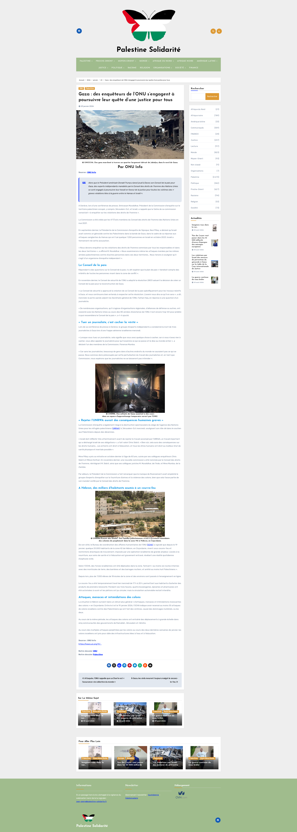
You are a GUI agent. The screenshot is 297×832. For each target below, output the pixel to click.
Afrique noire (197, 115)
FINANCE (193, 68)
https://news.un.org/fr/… (90, 644)
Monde (194, 152)
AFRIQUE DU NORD (163, 61)
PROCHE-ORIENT (104, 61)
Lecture (194, 146)
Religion (194, 202)
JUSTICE (103, 68)
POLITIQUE (117, 68)
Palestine (90, 88)
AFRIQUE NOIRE (185, 61)
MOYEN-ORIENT (126, 61)
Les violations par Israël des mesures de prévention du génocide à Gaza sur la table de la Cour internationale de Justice (200, 262)
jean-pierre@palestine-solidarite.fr (91, 801)
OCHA (150, 545)
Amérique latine (198, 122)
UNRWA (116, 428)
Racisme (194, 195)
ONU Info (91, 172)
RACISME (132, 68)
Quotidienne (153, 795)
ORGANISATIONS (162, 68)
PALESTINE (85, 61)
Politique (195, 183)
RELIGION (145, 68)
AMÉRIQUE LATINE (206, 61)
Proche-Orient (197, 189)
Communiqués (197, 128)
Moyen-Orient (197, 158)
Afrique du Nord (198, 109)
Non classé (195, 165)
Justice (194, 140)
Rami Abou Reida (100, 712)
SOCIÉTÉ (180, 68)
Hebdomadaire (131, 798)
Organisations (197, 171)
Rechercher (197, 88)
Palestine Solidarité (148, 50)
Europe (121, 758)
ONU (81, 88)
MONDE (143, 61)
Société (194, 208)
